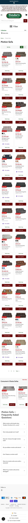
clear (25, 30)
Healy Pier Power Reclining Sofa (19, 272)
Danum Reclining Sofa (7, 166)
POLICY (7, 504)
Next (17, 371)
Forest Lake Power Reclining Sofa (6, 247)
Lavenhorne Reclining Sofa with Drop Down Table (7, 326)
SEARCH (2, 504)
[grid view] (21, 47)
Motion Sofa (5, 33)
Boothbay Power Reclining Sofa (19, 88)
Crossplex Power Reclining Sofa (19, 136)
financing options (12, 457)
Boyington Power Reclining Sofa (6, 139)
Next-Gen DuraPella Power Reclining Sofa (6, 352)
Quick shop (7, 70)
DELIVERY (11, 505)
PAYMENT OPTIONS (22, 504)
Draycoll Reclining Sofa (21, 191)
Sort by (8, 47)
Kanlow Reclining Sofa (7, 298)
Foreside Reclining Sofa (21, 218)
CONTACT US (13, 504)
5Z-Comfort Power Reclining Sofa (6, 64)
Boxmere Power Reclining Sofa (19, 113)
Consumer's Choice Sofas (9, 381)
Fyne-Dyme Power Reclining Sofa (6, 273)
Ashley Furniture (5, 66)
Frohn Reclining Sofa (20, 245)
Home (2, 38)
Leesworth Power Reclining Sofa (19, 325)
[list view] (25, 47)
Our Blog (17, 505)
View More (24, 379)
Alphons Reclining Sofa (21, 63)
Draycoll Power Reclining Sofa (5, 192)
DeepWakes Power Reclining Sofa (20, 166)
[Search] (25, 20)
